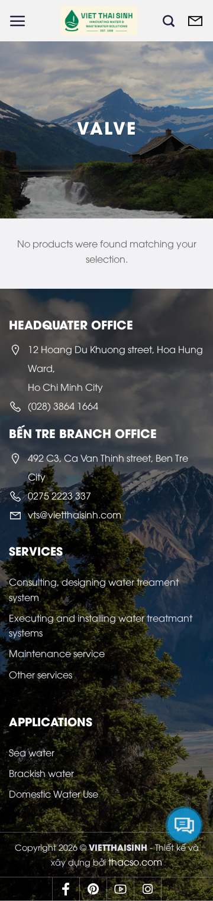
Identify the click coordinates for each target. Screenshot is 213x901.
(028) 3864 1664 (63, 405)
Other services (40, 674)
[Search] (169, 21)
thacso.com (135, 861)
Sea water (31, 752)
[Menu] (18, 20)
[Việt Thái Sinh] (99, 20)
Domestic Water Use (53, 793)
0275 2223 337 (59, 495)
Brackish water (41, 772)
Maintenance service (57, 653)
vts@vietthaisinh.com (74, 514)
